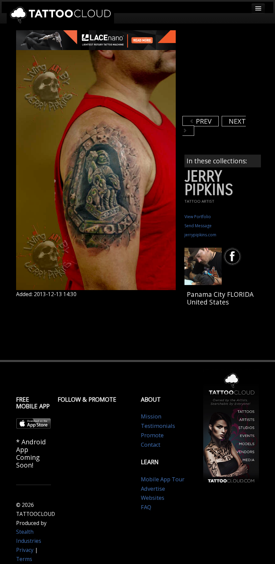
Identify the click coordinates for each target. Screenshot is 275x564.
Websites (152, 497)
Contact (150, 444)
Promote (152, 435)
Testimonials (158, 426)
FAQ (146, 507)
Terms (24, 559)
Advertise (153, 488)
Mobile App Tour (162, 479)
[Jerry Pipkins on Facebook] (233, 256)
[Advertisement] (228, 72)
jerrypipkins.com (200, 235)
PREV (203, 121)
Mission (151, 416)
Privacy (25, 550)
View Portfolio (197, 216)
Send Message (198, 226)
